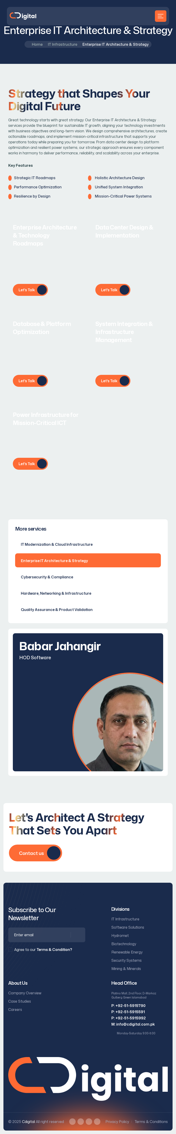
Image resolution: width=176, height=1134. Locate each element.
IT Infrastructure (62, 44)
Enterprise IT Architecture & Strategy (54, 560)
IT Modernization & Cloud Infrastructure (57, 544)
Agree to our (43, 949)
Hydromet (120, 935)
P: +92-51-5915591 (128, 1011)
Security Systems (126, 960)
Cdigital (28, 1121)
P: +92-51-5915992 (128, 1018)
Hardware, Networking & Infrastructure (56, 593)
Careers (15, 1009)
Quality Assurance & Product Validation (57, 609)
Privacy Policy (117, 1121)
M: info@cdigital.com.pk (133, 1024)
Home (37, 44)
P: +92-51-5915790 (128, 1005)
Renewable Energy (127, 952)
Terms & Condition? (54, 949)
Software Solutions (127, 927)
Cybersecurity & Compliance (47, 577)
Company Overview (24, 992)
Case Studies (19, 1001)
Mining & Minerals (126, 968)
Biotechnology (123, 943)
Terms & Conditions (151, 1121)
